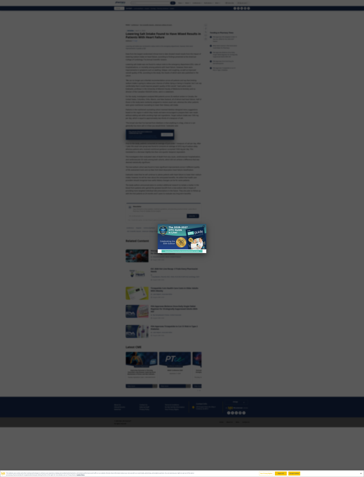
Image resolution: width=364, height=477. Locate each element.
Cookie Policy (80, 475)
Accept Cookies (294, 473)
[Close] (361, 473)
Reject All (281, 473)
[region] (182, 473)
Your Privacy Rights (266, 473)
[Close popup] (203, 226)
